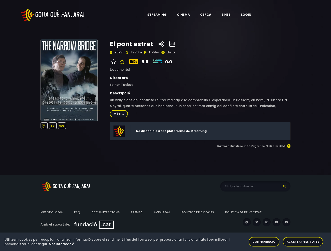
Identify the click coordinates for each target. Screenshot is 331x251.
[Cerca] (284, 186)
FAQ (77, 212)
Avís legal (162, 212)
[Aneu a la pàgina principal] (53, 14)
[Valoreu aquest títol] (121, 61)
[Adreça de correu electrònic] (286, 222)
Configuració (264, 242)
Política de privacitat (243, 212)
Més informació (61, 244)
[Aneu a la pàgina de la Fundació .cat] (94, 224)
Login (246, 14)
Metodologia (52, 212)
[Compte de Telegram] (276, 222)
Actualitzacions (105, 212)
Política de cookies (197, 212)
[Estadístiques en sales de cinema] (172, 44)
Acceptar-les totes (303, 242)
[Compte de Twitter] (257, 222)
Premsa (137, 212)
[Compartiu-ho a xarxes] (161, 44)
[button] (157, 15)
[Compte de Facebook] (247, 222)
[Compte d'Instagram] (267, 222)
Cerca (205, 14)
